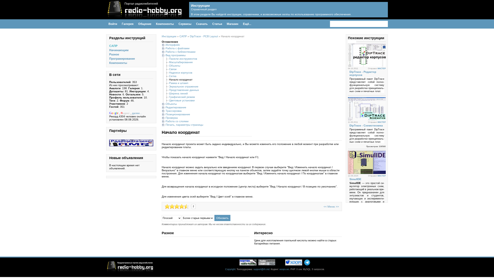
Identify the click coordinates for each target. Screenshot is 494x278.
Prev (350, 41)
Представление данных (184, 90)
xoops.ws (284, 269)
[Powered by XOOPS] (293, 262)
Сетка (172, 76)
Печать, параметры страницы (184, 124)
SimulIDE (355, 179)
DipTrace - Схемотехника (366, 125)
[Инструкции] (382, 11)
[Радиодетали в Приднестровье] (131, 141)
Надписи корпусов (180, 72)
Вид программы (176, 55)
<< (325, 206)
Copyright (230, 269)
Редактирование (176, 107)
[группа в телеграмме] (307, 262)
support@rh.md (261, 269)
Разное (114, 54)
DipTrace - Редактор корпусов (362, 73)
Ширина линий (178, 93)
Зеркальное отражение (183, 86)
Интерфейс (173, 44)
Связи (173, 69)
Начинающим (119, 50)
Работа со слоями (177, 121)
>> (337, 206)
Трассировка (174, 110)
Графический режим (182, 96)
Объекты (174, 65)
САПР (113, 45)
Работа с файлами (177, 48)
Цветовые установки (182, 100)
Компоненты (118, 62)
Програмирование (122, 58)
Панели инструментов (183, 58)
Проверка (172, 117)
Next (354, 41)
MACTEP (382, 68)
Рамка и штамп (178, 83)
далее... (137, 113)
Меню (331, 206)
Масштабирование (181, 62)
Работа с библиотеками (180, 51)
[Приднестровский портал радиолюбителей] (247, 262)
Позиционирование (178, 114)
